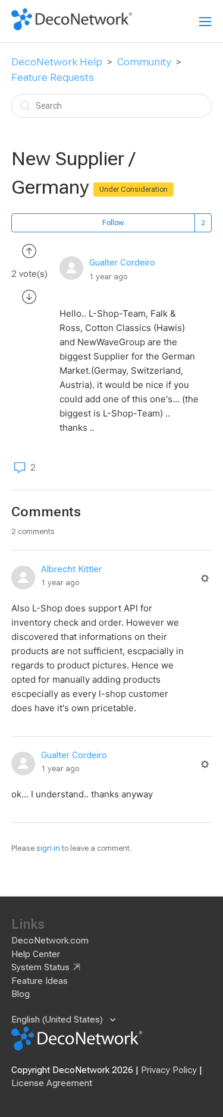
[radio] (29, 250)
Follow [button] (113, 223)
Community (144, 62)
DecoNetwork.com (50, 940)
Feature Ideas (39, 981)
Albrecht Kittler (71, 569)
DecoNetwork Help (56, 62)
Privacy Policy (169, 1070)
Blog (20, 994)
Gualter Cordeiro (122, 262)
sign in (48, 848)
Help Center (35, 954)
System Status (40, 967)
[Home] (72, 27)
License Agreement (51, 1083)
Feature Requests (52, 77)
